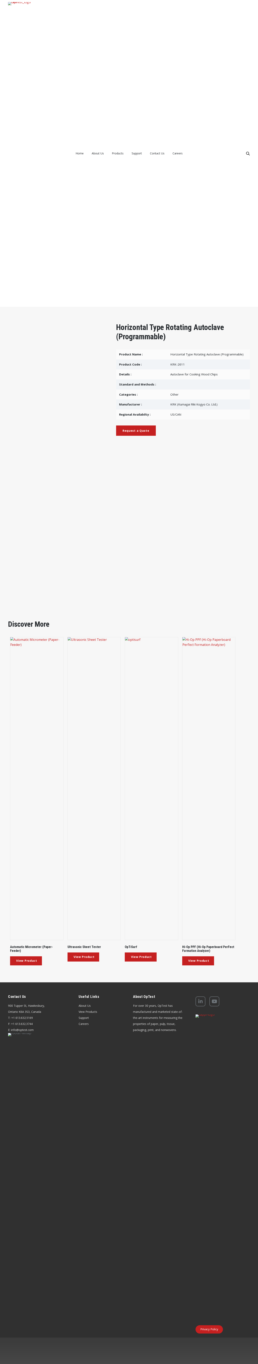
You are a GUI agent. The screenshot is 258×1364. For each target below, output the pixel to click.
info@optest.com (22, 1030)
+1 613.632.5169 (22, 1018)
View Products (88, 1012)
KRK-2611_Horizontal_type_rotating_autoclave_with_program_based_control (75, 480)
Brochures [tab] (62, 462)
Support (84, 1018)
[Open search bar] (248, 153)
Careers (84, 1024)
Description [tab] (27, 462)
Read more (26, 960)
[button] (136, 430)
